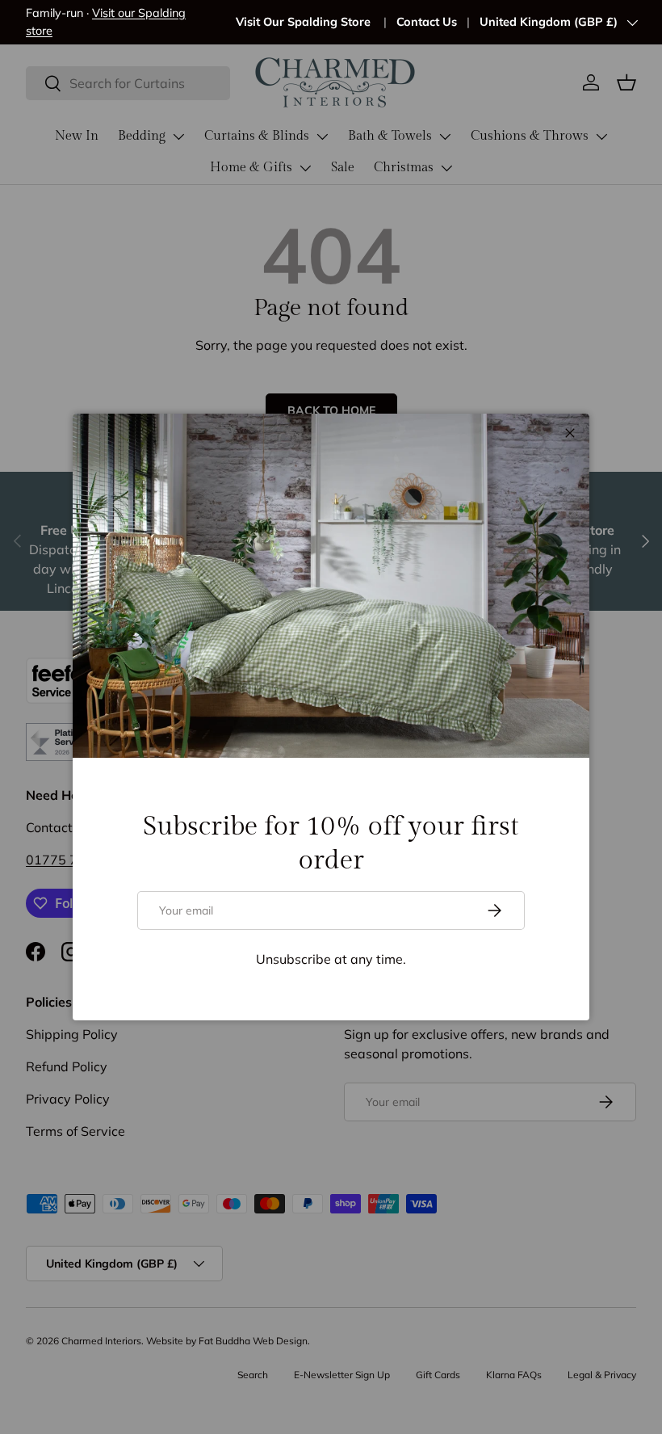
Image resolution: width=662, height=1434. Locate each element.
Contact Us (426, 22)
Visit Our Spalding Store (305, 22)
